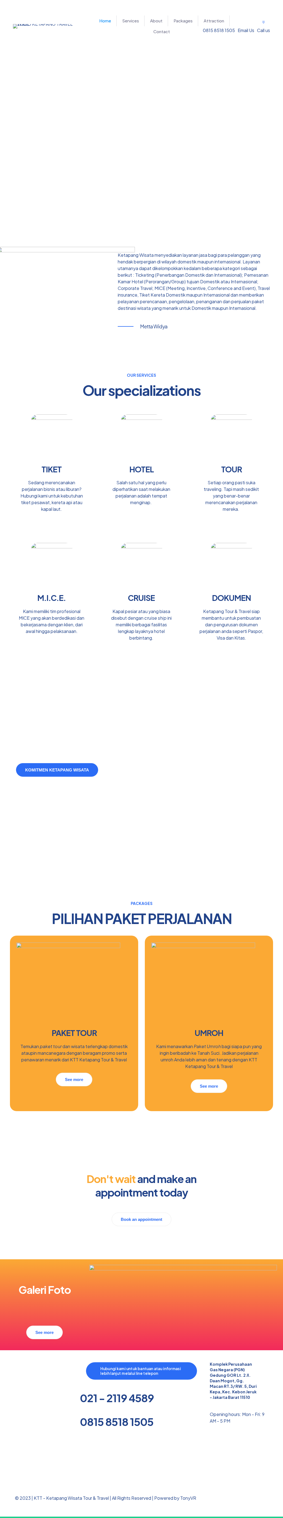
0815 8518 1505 (116, 1421)
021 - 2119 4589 (117, 1397)
